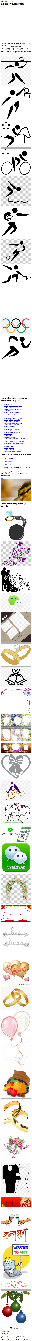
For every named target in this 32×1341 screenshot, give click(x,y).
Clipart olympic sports (7, 83)
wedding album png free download (13, 414)
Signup (11, 1)
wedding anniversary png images (13, 423)
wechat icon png (8, 446)
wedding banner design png (11, 412)
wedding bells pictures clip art (12, 432)
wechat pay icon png (9, 437)
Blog (2, 1)
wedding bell (7, 430)
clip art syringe (8, 461)
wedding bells (8, 407)
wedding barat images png (11, 444)
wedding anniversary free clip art (13, 451)
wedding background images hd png (14, 441)
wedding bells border (9, 426)
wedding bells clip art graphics (12, 420)
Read (2, 478)
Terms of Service (5, 1331)
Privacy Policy (5, 1333)
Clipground (8, 1336)
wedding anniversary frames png (13, 418)
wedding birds (8, 404)
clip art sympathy (8, 458)
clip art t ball (7, 464)
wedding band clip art (10, 449)
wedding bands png (9, 416)
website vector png (9, 434)
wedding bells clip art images (12, 429)
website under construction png (12, 409)
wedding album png (9, 448)
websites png (7, 435)
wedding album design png (11, 424)
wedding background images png (13, 406)
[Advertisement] (16, 24)
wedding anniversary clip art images (13, 443)
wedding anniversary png (11, 421)
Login (14, 1)
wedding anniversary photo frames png (14, 438)
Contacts (6, 1)
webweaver (7, 410)
